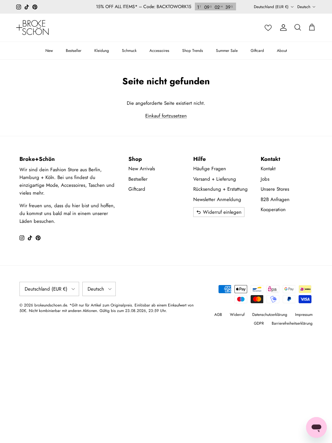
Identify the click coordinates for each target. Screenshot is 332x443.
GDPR (259, 323)
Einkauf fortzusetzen (166, 115)
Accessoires (159, 51)
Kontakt (268, 168)
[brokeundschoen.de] (32, 27)
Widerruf (237, 314)
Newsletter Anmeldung (217, 199)
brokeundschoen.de (50, 305)
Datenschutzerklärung (269, 314)
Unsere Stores (275, 189)
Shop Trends (192, 51)
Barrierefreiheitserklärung (292, 323)
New (49, 51)
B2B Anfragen (275, 199)
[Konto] (283, 27)
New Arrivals (141, 168)
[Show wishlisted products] (268, 27)
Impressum (304, 314)
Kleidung (101, 51)
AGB (218, 314)
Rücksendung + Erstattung (220, 189)
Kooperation (273, 209)
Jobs (265, 179)
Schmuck (129, 51)
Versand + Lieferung (214, 179)
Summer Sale (227, 51)
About (282, 51)
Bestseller (73, 51)
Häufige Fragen (209, 168)
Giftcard (257, 51)
